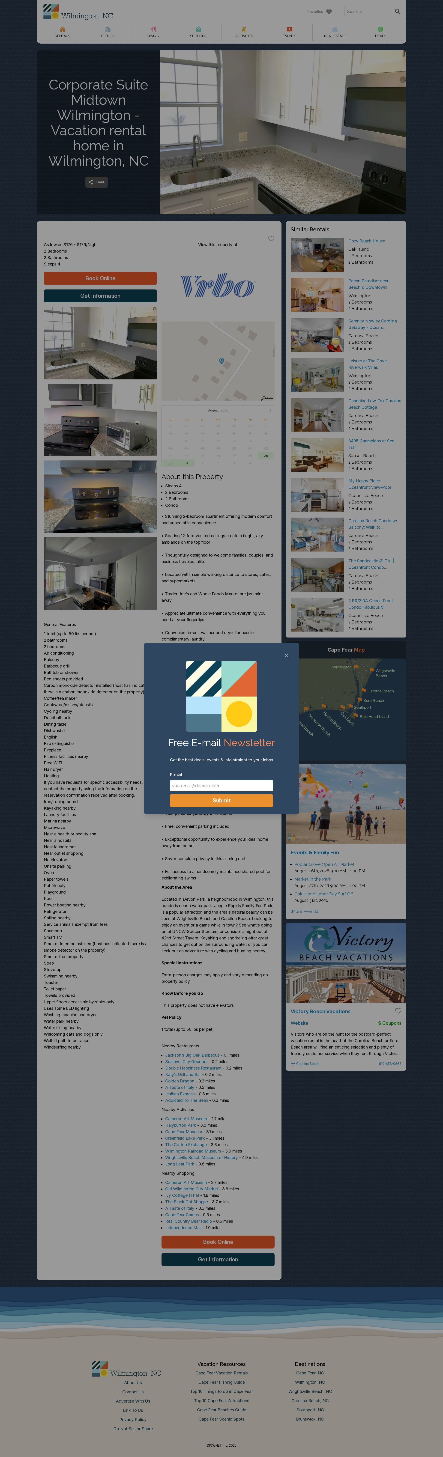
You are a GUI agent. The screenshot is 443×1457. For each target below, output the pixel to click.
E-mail (176, 774)
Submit (221, 800)
